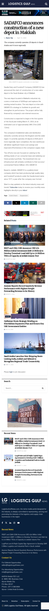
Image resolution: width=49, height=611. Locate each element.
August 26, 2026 (10, 259)
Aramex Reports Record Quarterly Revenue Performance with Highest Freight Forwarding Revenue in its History (23, 288)
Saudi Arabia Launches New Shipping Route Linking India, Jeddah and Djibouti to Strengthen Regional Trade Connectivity (23, 359)
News (8, 243)
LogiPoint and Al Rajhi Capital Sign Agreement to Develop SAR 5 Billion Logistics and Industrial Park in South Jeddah (30, 459)
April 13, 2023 (21, 38)
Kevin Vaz (9, 38)
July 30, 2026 (9, 329)
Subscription (25, 601)
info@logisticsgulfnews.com (12, 572)
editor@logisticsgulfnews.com (13, 565)
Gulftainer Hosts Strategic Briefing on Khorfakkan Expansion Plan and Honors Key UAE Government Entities (24, 323)
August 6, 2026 (10, 294)
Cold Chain (13, 195)
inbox (25, 190)
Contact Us (36, 601)
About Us (5, 601)
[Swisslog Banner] (24, 212)
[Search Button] (42, 388)
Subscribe (14, 187)
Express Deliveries (13, 281)
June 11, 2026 (9, 364)
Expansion (24, 195)
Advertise (14, 601)
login (11, 372)
